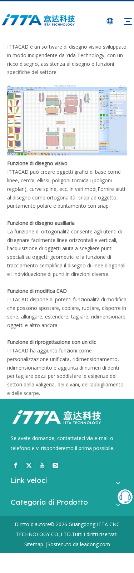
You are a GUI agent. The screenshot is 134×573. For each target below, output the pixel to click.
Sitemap (33, 544)
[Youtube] (42, 465)
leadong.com (95, 544)
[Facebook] (16, 465)
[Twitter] (29, 465)
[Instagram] (55, 465)
